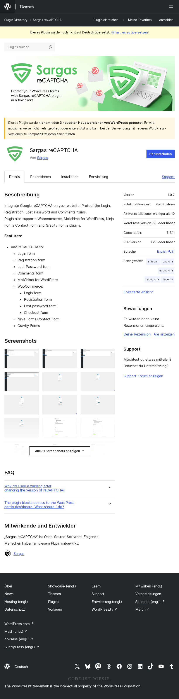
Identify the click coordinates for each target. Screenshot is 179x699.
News (9, 594)
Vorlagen (55, 609)
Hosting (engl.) (16, 601)
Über (8, 586)
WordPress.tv (105, 609)
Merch (142, 609)
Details (14, 177)
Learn (96, 586)
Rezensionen (40, 177)
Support (168, 177)
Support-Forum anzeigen (143, 376)
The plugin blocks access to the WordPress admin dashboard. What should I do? (39, 505)
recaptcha (152, 279)
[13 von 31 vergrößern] (33, 447)
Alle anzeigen (164, 334)
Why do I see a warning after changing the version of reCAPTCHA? (34, 488)
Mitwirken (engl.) (148, 586)
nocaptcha (166, 270)
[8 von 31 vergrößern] (71, 400)
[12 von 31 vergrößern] (109, 424)
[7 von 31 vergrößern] (33, 400)
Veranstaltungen (148, 594)
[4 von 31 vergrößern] (33, 378)
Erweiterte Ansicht (138, 292)
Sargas (42, 158)
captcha (168, 261)
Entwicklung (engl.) (107, 601)
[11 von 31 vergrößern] (71, 424)
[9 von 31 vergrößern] (109, 400)
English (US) (166, 251)
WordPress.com (19, 624)
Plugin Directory (16, 20)
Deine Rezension (137, 334)
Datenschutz (14, 609)
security (167, 279)
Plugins (53, 601)
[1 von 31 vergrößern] (33, 354)
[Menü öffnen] (172, 6)
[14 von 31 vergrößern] (71, 447)
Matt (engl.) (16, 631)
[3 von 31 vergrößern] (109, 354)
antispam (153, 261)
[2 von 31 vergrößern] (71, 354)
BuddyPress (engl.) (21, 647)
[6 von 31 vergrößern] (109, 378)
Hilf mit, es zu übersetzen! (130, 32)
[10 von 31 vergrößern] (33, 424)
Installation (70, 177)
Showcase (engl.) (62, 586)
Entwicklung (98, 177)
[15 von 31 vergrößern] (109, 447)
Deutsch (21, 666)
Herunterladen (160, 154)
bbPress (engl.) (18, 639)
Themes (54, 594)
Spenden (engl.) (150, 601)
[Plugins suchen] (50, 47)
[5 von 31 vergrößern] (71, 378)
